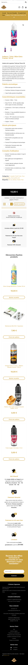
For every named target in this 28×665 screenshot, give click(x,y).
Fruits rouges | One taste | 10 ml (14, 448)
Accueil (4, 13)
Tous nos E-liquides (12, 13)
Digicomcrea (6, 655)
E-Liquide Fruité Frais (15, 176)
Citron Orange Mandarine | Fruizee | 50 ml (14, 286)
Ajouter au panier (14, 297)
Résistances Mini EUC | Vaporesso (14, 326)
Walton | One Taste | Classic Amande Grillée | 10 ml (14, 407)
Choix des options (14, 337)
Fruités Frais (20, 179)
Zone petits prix (15, 178)
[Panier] (23, 7)
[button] (26, 7)
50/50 (14, 179)
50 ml (10, 179)
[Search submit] (25, 2)
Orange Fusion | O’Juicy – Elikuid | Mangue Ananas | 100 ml (14, 366)
